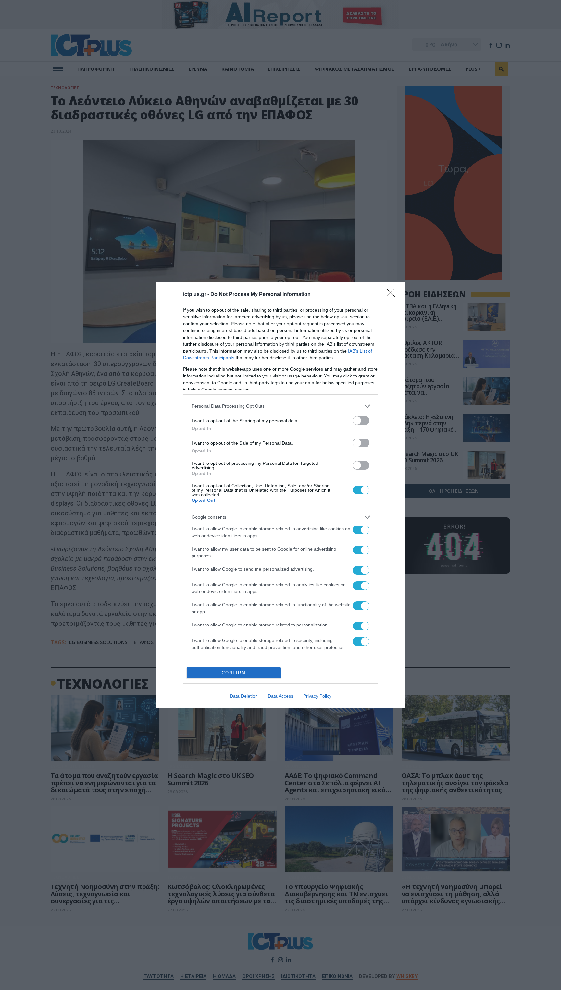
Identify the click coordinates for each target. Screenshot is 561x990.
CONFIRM (234, 672)
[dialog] (280, 495)
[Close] (393, 295)
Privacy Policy (317, 696)
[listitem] (280, 406)
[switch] (361, 420)
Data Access (280, 696)
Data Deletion (244, 696)
